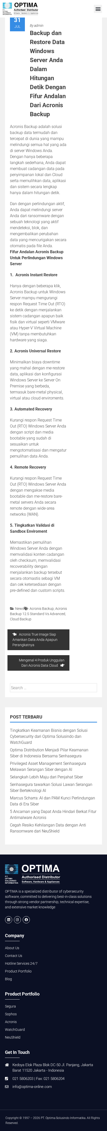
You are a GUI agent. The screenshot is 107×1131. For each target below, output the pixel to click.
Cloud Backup (20, 619)
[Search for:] (53, 687)
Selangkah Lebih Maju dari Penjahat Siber (46, 777)
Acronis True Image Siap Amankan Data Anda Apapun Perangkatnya (34, 639)
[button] (98, 9)
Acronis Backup (42, 609)
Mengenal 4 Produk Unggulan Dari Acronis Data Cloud (41, 662)
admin (38, 26)
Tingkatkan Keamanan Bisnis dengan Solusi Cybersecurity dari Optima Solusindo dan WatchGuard (49, 736)
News (19, 609)
